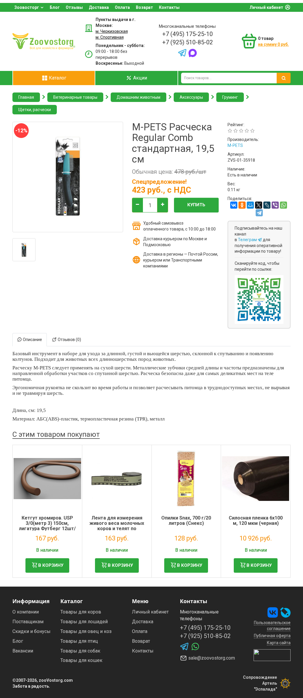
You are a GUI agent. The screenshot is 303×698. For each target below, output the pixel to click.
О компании (25, 612)
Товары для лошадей (84, 621)
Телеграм (248, 239)
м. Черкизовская (112, 31)
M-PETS (235, 145)
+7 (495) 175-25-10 (187, 34)
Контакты (169, 7)
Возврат (144, 7)
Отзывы (74, 7)
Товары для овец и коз (86, 631)
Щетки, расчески (34, 109)
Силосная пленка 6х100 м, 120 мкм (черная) (256, 520)
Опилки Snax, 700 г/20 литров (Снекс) (186, 520)
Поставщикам (27, 621)
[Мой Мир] (250, 205)
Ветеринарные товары (75, 97)
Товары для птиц (79, 641)
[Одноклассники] (242, 205)
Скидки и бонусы (31, 631)
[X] (258, 205)
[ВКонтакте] (233, 205)
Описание (32, 339)
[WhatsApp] (283, 205)
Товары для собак (80, 651)
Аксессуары (191, 97)
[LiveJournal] (266, 205)
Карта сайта (279, 642)
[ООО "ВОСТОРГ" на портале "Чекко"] (272, 654)
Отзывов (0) (69, 339)
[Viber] (275, 205)
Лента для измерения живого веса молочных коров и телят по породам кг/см (116, 525)
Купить (196, 204)
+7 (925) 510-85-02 (187, 42)
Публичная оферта (272, 635)
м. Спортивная (110, 37)
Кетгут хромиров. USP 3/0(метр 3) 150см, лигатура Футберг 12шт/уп (47, 525)
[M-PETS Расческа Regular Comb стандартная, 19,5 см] (24, 249)
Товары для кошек (81, 660)
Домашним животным (138, 97)
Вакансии (22, 651)
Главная (26, 97)
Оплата (122, 7)
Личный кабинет (266, 7)
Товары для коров (80, 612)
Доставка (99, 7)
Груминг (230, 97)
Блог (55, 7)
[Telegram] (259, 212)
